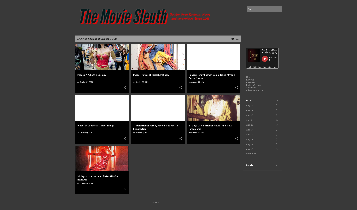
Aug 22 (249, 115)
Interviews (251, 82)
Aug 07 (249, 144)
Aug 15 (249, 130)
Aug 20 (249, 125)
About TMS (251, 87)
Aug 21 (249, 120)
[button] (125, 88)
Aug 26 (249, 105)
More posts (158, 202)
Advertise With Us (254, 90)
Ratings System (253, 85)
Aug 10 (249, 139)
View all (234, 39)
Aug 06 (249, 149)
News (248, 77)
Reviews (250, 80)
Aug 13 (249, 134)
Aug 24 (249, 110)
